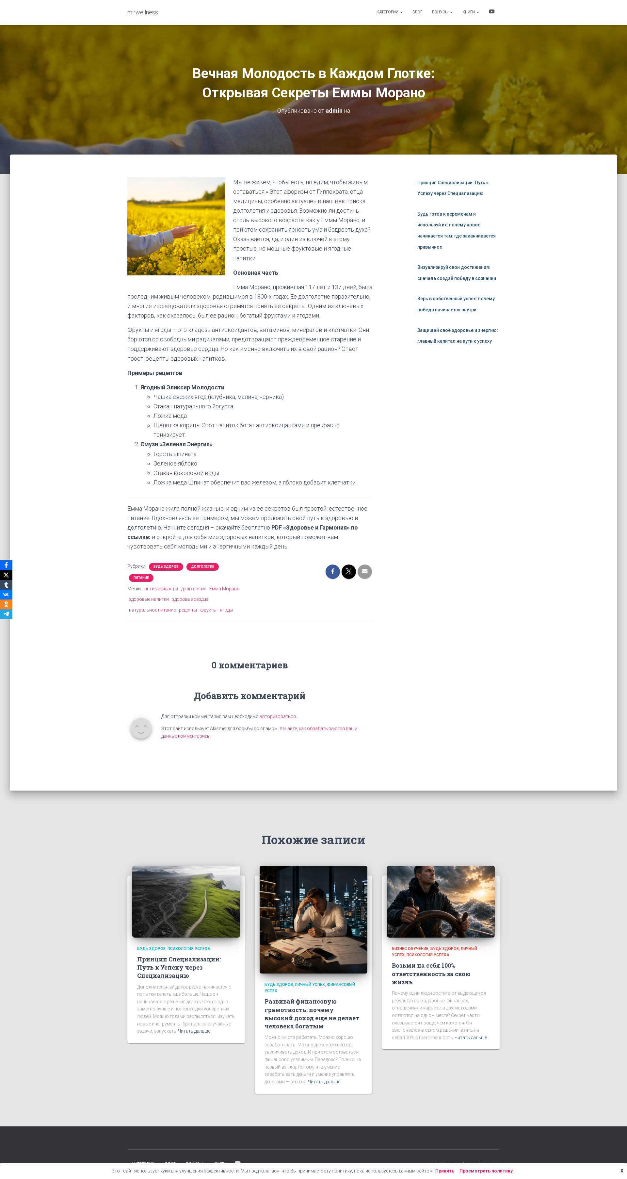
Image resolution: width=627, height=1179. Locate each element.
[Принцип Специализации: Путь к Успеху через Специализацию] (186, 901)
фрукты (208, 610)
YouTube (492, 12)
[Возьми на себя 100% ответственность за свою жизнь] (441, 901)
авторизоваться (278, 716)
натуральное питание (152, 610)
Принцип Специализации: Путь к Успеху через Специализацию (179, 967)
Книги (469, 12)
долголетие (193, 588)
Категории (388, 12)
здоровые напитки (149, 599)
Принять (444, 1170)
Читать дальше (194, 1031)
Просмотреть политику (486, 1170)
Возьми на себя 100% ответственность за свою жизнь (431, 973)
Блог (417, 12)
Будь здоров (166, 566)
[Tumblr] (6, 585)
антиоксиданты (161, 588)
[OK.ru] (6, 604)
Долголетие (202, 566)
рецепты (188, 610)
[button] (401, 12)
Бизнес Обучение (410, 948)
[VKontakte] (6, 594)
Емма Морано (224, 588)
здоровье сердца (190, 599)
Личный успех (310, 984)
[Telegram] (6, 614)
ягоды (226, 610)
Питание (141, 578)
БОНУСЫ (440, 12)
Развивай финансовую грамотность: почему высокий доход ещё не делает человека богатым (312, 1013)
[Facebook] (6, 565)
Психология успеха (189, 948)
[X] (6, 575)
